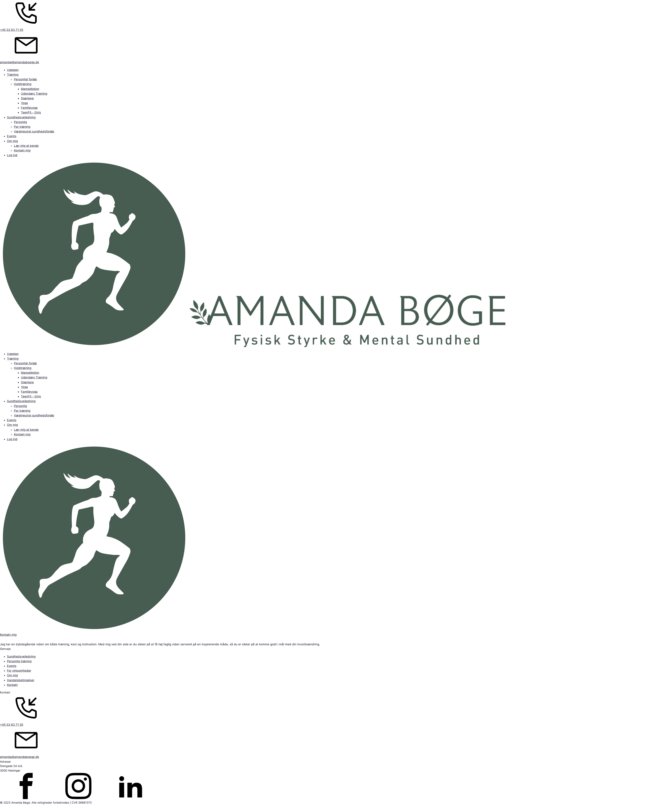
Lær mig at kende (26, 145)
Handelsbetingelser (20, 680)
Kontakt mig (22, 150)
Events (11, 136)
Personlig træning (19, 661)
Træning (12, 74)
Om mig (12, 141)
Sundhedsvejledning (21, 117)
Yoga (24, 103)
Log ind (12, 155)
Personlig (20, 122)
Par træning (22, 126)
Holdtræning (22, 84)
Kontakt (12, 685)
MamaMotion (30, 89)
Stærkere (27, 98)
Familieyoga (29, 107)
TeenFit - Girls (31, 112)
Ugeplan (13, 70)
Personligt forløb (25, 79)
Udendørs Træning (34, 93)
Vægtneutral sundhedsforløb (34, 131)
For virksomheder (19, 670)
